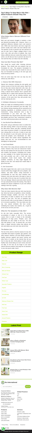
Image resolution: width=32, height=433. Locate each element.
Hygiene (4, 287)
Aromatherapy (5, 294)
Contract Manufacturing (24, 414)
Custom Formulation (23, 416)
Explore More (5, 420)
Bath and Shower (6, 270)
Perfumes (4, 321)
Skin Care (4, 257)
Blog (7, 6)
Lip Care (4, 297)
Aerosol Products (6, 318)
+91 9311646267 (6, 404)
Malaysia (19, 399)
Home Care (5, 311)
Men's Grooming (6, 415)
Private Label (21, 411)
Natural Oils (5, 314)
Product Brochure (22, 418)
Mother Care (5, 280)
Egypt (19, 400)
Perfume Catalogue (23, 420)
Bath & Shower (5, 417)
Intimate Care (5, 274)
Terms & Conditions (14, 424)
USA (18, 394)
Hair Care (4, 413)
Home (2, 6)
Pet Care (4, 291)
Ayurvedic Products (7, 284)
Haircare (4, 264)
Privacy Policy (5, 424)
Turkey (19, 397)
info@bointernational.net (7, 402)
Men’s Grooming (6, 267)
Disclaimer (22, 424)
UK (18, 395)
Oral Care (4, 277)
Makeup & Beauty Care (7, 301)
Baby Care (4, 260)
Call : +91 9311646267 (22, 2)
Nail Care (4, 304)
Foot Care (4, 308)
